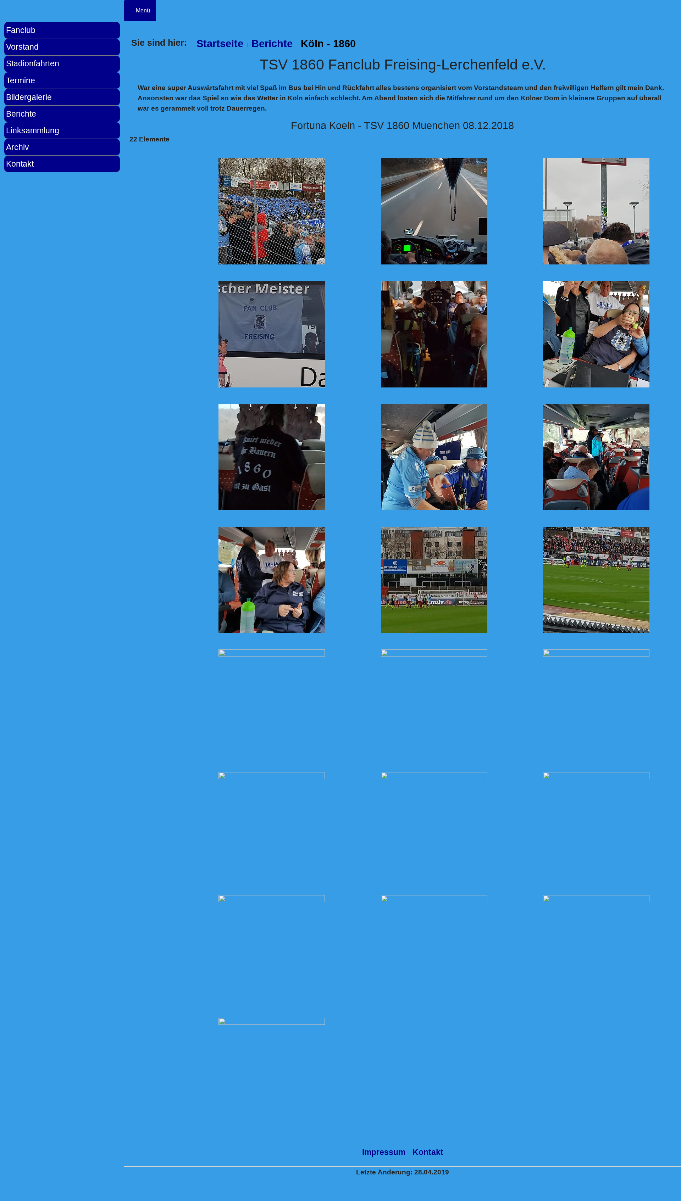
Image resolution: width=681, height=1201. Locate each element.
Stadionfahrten (32, 63)
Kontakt (20, 163)
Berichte (21, 113)
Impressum (383, 1152)
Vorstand (22, 46)
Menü (142, 10)
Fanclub (20, 30)
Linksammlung (32, 130)
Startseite (219, 43)
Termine (20, 80)
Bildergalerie (29, 97)
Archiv (17, 147)
